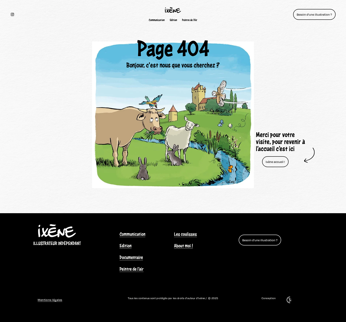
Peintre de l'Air (189, 20)
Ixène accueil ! (275, 162)
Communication (157, 20)
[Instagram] (12, 14)
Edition (173, 20)
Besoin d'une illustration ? (314, 14)
